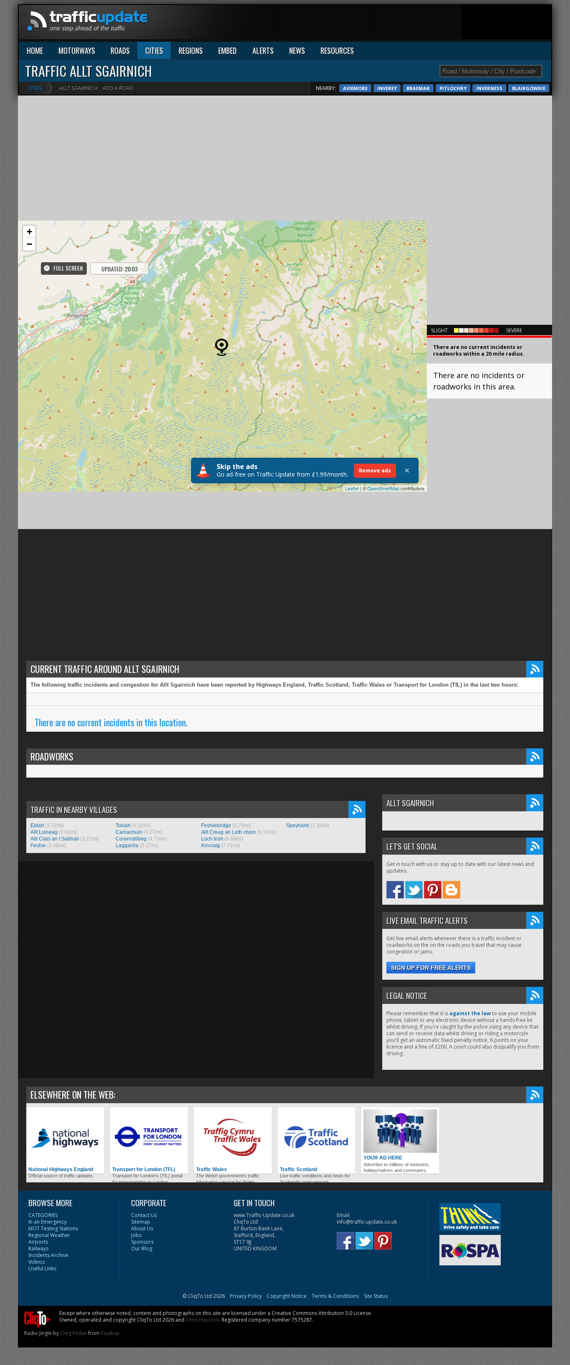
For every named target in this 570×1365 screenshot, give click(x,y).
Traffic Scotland (298, 1169)
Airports (38, 1241)
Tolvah (123, 825)
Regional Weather (49, 1235)
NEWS (297, 50)
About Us (142, 1228)
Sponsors (142, 1241)
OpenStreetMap (383, 488)
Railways (38, 1248)
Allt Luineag (44, 832)
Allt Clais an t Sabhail (54, 839)
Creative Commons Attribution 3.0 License (321, 1313)
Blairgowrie (528, 88)
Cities (35, 88)
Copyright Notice (287, 1296)
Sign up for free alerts (431, 967)
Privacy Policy (246, 1296)
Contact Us (144, 1215)
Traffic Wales (211, 1169)
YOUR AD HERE (382, 1158)
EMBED (227, 50)
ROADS (120, 50)
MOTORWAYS (76, 50)
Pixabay (110, 1333)
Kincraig (210, 845)
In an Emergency (47, 1221)
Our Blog (141, 1248)
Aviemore (355, 88)
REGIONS (191, 50)
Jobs (136, 1235)
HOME (35, 50)
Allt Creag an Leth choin (228, 832)
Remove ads (375, 470)
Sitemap (140, 1221)
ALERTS (263, 50)
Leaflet (352, 488)
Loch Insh (212, 839)
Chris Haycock (202, 1319)
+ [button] (29, 231)
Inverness (489, 88)
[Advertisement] (399, 24)
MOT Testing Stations (53, 1228)
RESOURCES (337, 50)
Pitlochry (453, 88)
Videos (36, 1261)
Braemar (418, 88)
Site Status (376, 1296)
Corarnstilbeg (131, 839)
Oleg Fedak (73, 1333)
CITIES (154, 50)
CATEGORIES (43, 1215)
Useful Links (42, 1268)
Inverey (387, 88)
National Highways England (60, 1169)
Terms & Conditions (335, 1296)
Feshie (38, 845)
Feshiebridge (216, 825)
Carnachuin (129, 832)
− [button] (29, 244)
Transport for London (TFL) (143, 1169)
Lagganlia (127, 845)
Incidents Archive (48, 1255)
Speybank (297, 825)
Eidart (37, 825)
